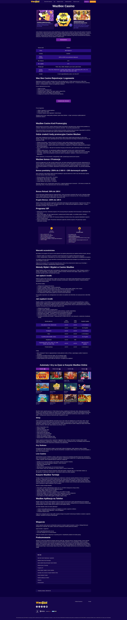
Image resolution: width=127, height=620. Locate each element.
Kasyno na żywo (56, 368)
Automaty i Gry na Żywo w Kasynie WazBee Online (48, 572)
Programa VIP (40, 567)
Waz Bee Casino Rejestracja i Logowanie (46, 558)
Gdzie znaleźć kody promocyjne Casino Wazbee (47, 562)
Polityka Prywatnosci (78, 601)
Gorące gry (84, 368)
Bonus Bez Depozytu (48, 1)
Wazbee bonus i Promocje (43, 565)
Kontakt (89, 601)
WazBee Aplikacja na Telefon (43, 577)
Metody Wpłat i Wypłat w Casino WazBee (46, 570)
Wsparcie (39, 580)
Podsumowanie (41, 582)
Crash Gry (70, 368)
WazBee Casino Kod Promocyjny (44, 560)
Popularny (42, 368)
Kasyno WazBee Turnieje (43, 575)
